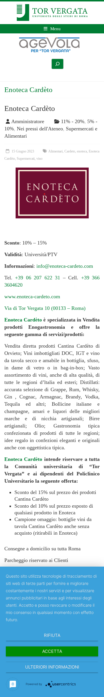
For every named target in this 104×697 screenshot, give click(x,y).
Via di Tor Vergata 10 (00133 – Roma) (45, 308)
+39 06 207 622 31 (37, 278)
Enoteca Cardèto (29, 108)
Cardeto (69, 151)
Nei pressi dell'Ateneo (40, 129)
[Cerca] (57, 64)
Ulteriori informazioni (52, 667)
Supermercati (26, 159)
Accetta (52, 651)
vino (39, 159)
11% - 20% (72, 121)
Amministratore (27, 121)
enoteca (82, 151)
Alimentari (55, 151)
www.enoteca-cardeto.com (32, 296)
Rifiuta (52, 635)
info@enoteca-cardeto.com (64, 266)
